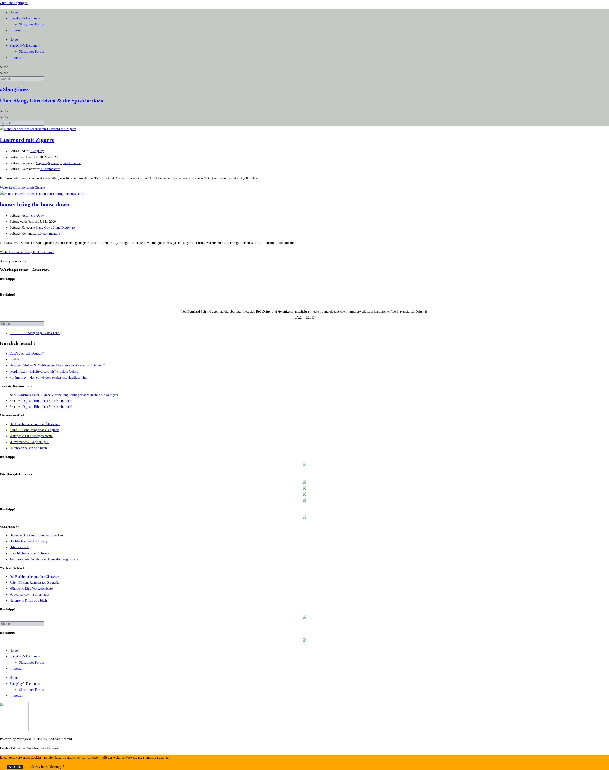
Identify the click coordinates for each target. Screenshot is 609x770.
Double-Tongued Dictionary (28, 541)
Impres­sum (17, 30)
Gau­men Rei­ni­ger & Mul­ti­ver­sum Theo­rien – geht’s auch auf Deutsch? (57, 365)
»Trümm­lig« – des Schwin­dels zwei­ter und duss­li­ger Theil (49, 377)
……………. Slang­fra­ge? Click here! (35, 333)
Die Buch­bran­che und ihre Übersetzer (35, 424)
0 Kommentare (50, 169)
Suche (4, 67)
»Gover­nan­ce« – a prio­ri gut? (29, 442)
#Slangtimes (14, 89)
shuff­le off (17, 359)
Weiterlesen (22, 187)
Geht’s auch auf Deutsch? (27, 353)
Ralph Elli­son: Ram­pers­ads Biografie (34, 430)
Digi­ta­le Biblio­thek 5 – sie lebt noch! (47, 401)
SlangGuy (37, 151)
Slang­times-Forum (31, 24)
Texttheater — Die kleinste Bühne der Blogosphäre (44, 559)
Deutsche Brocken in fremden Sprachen (36, 535)
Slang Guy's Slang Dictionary (56, 227)
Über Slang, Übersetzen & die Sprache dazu (51, 101)
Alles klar (15, 767)
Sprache (53, 163)
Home (14, 12)
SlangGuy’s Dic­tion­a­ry (25, 18)
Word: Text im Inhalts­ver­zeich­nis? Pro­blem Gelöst (44, 371)
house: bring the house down (34, 204)
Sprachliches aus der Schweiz (29, 553)
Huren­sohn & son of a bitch (28, 448)
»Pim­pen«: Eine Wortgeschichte (31, 436)
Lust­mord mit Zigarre (27, 140)
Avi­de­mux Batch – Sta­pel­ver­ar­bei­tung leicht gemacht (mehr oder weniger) (67, 395)
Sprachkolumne (70, 163)
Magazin (41, 163)
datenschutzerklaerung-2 (47, 767)
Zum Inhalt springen (14, 3)
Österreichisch (19, 547)
